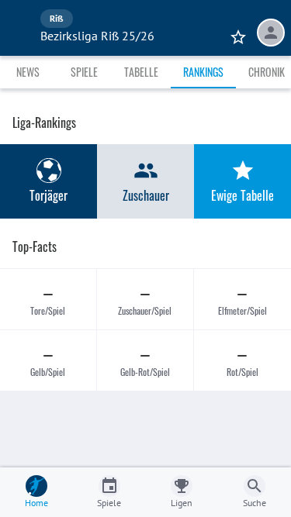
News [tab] (28, 72)
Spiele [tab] (84, 72)
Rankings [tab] (203, 72)
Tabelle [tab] (141, 72)
